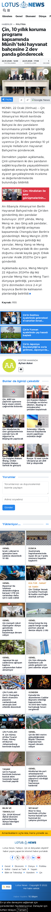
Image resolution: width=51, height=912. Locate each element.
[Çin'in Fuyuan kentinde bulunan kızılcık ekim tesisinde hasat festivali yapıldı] (12, 759)
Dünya (42, 16)
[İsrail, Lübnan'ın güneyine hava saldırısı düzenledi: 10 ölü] (12, 538)
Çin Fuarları (9, 692)
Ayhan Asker (25, 363)
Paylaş (9, 99)
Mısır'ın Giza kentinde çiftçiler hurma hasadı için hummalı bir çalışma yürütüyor (37, 815)
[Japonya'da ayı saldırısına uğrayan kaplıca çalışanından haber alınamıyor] (12, 647)
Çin (40, 873)
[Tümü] (47, 524)
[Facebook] (12, 857)
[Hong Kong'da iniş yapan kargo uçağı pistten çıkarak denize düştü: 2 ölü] (38, 610)
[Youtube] (38, 857)
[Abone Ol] (41, 100)
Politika (21, 24)
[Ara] (4, 10)
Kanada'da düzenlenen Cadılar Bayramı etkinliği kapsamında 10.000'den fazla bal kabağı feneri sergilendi (38, 702)
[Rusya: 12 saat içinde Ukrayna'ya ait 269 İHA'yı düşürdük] (38, 450)
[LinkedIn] (33, 857)
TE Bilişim (33, 897)
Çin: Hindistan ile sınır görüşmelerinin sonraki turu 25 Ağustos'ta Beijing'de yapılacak (12, 434)
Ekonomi (30, 16)
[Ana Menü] (8, 10)
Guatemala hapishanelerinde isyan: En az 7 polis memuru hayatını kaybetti (38, 556)
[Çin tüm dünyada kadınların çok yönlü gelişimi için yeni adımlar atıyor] (38, 647)
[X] (17, 857)
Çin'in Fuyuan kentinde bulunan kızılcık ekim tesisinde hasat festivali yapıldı (11, 776)
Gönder (8, 507)
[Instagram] (28, 857)
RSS (8, 887)
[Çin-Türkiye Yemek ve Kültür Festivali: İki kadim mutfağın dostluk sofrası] (38, 573)
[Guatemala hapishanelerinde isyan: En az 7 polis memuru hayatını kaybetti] (38, 538)
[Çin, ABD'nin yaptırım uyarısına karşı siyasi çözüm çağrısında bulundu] (13, 391)
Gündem (7, 16)
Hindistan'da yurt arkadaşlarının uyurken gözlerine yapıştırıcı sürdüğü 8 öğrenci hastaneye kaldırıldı (38, 778)
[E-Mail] (20, 369)
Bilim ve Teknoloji (13, 873)
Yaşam (6, 769)
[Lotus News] (23, 5)
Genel (18, 16)
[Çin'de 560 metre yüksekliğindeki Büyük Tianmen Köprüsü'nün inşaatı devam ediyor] (38, 721)
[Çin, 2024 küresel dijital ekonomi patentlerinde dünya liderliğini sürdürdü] (12, 798)
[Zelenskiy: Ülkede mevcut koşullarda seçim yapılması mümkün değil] (38, 421)
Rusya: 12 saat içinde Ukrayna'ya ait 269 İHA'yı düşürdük (37, 461)
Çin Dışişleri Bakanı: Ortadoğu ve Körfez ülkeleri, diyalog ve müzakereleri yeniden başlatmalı (37, 405)
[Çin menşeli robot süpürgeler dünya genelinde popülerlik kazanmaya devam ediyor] (12, 610)
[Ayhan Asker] (9, 365)
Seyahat (33, 808)
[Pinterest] (23, 857)
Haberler (7, 24)
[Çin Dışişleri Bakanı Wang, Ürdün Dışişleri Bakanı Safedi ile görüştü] (13, 450)
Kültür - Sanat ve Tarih (15, 869)
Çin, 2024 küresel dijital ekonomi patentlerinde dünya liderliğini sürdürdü (11, 819)
